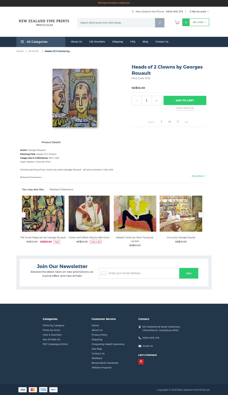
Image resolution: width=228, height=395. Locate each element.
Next (201, 215)
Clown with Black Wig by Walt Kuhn (89, 237)
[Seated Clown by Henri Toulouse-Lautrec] (135, 214)
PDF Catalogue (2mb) (55, 344)
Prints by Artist (51, 330)
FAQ (132, 41)
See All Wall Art (52, 339)
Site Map (97, 348)
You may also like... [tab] (33, 189)
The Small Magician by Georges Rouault (43, 237)
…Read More (197, 176)
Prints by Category (53, 325)
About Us (76, 41)
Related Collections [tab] (61, 189)
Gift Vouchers (97, 41)
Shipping (117, 41)
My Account (199, 11)
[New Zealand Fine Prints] (46, 22)
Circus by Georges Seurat (181, 237)
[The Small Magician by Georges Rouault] (43, 214)
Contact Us (161, 41)
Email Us (148, 346)
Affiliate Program (102, 367)
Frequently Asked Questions (108, 344)
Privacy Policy (99, 334)
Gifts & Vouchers (52, 334)
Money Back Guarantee (105, 362)
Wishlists (97, 358)
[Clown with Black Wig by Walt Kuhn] (89, 214)
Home (95, 325)
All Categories (36, 42)
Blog (145, 41)
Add (185, 100)
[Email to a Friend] (186, 122)
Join (189, 273)
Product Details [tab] (51, 142)
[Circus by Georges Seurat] (181, 214)
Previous (23, 215)
